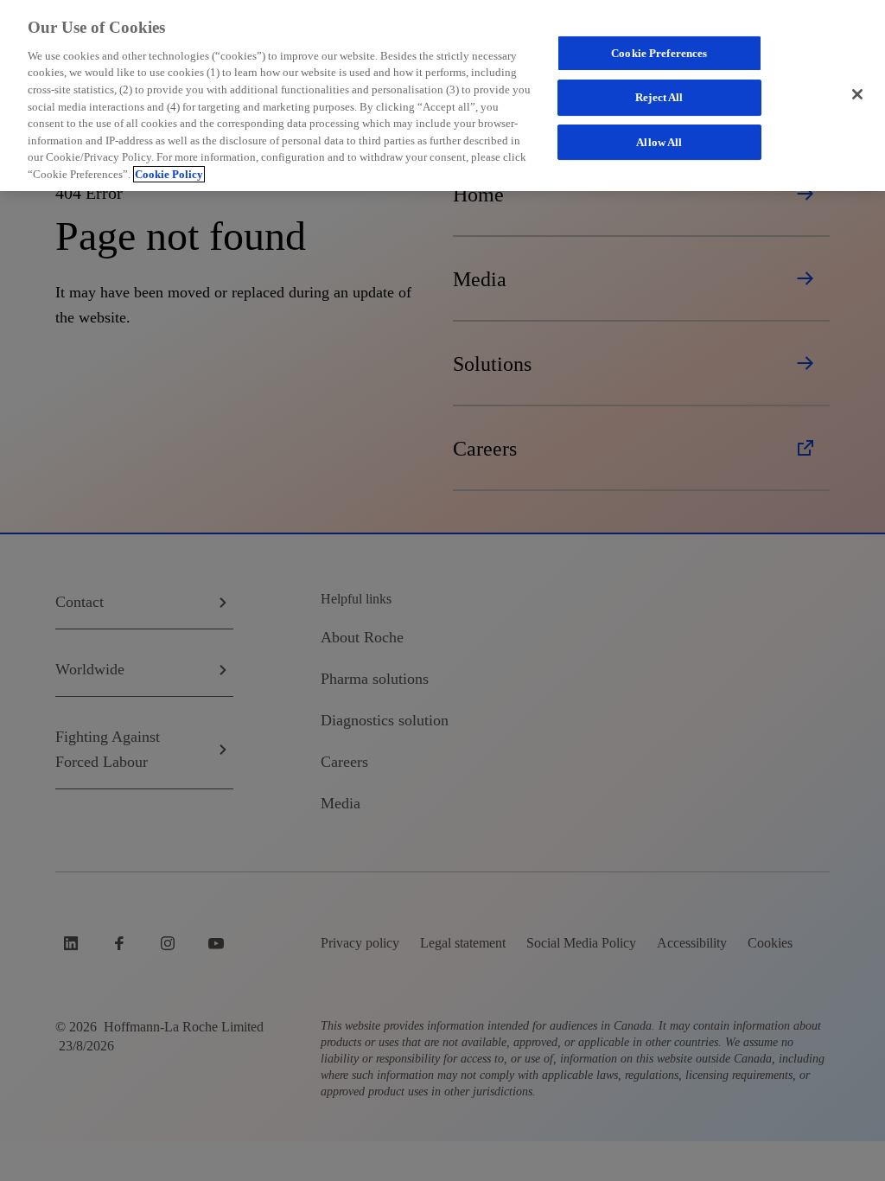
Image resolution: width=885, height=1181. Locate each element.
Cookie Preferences (659, 53)
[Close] (857, 94)
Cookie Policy (169, 174)
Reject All (659, 97)
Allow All (659, 142)
